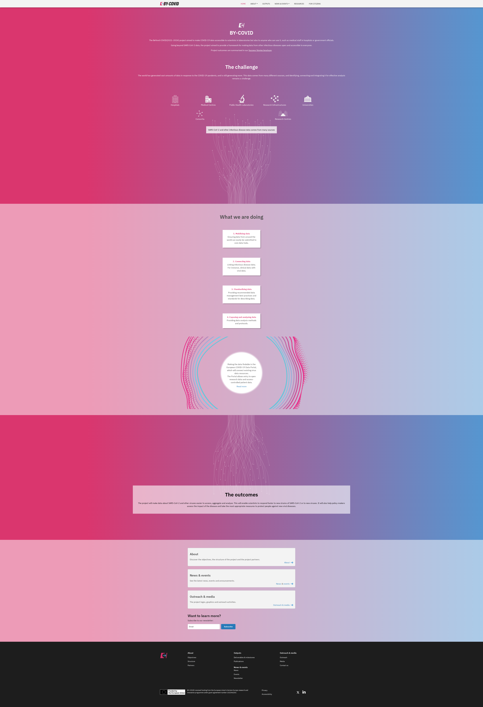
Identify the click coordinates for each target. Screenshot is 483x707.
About (287, 562)
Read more (242, 386)
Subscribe (228, 627)
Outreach (283, 657)
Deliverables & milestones (244, 657)
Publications (239, 661)
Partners (191, 665)
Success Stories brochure (260, 50)
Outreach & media (281, 605)
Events (236, 674)
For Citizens (315, 4)
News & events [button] (281, 4)
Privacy (264, 690)
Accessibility (267, 694)
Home (243, 4)
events (287, 583)
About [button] (253, 4)
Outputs (266, 4)
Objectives (192, 657)
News (278, 583)
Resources (299, 4)
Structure (191, 661)
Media (282, 661)
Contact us (284, 665)
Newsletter (238, 678)
